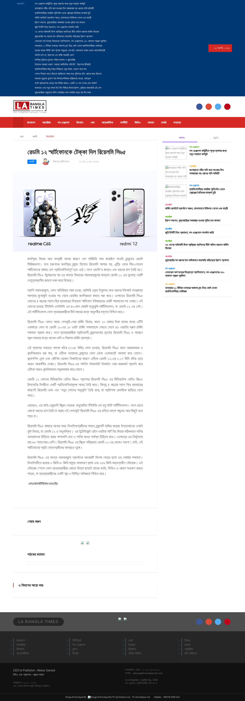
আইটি (34, 136)
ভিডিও (138, 122)
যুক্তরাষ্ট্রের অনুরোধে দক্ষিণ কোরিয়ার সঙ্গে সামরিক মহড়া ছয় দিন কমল (62, 92)
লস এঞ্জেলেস (63, 122)
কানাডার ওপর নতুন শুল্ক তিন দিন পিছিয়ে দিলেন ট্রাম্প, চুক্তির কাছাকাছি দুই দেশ (67, 87)
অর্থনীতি (124, 122)
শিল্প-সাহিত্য (191, 653)
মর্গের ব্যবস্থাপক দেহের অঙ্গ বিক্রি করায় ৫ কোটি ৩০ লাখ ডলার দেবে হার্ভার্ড (65, 83)
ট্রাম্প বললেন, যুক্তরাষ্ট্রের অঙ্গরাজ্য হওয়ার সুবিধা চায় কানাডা (59, 22)
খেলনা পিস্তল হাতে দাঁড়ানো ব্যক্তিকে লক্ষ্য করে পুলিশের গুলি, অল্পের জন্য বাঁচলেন (68, 73)
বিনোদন (79, 122)
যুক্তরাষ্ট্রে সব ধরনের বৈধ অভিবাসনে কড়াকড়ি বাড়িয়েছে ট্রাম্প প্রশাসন (63, 36)
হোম (21, 136)
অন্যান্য (177, 122)
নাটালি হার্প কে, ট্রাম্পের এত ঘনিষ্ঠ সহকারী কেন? (54, 55)
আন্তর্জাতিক (107, 122)
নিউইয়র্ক (76, 640)
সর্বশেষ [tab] (181, 137)
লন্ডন (74, 649)
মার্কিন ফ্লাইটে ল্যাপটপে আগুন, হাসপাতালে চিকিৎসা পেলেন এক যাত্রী (62, 17)
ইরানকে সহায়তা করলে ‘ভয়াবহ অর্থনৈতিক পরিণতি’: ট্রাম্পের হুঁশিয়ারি (62, 64)
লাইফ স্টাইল (134, 653)
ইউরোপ (20, 649)
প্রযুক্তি (189, 649)
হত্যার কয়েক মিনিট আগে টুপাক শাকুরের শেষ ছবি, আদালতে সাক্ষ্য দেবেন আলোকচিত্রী (69, 50)
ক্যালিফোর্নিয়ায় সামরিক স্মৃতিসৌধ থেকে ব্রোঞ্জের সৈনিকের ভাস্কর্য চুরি (62, 13)
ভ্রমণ (187, 645)
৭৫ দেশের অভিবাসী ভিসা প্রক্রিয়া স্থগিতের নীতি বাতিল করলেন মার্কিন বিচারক (66, 31)
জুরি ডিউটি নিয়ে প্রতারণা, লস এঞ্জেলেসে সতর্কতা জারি (56, 27)
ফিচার (187, 640)
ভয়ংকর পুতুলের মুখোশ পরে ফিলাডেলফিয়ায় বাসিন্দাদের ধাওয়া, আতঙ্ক (62, 78)
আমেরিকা (46, 122)
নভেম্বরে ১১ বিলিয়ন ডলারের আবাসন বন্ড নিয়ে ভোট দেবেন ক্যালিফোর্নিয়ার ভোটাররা (68, 45)
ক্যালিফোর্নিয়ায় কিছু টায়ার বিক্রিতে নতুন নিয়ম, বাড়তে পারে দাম (60, 69)
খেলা (92, 122)
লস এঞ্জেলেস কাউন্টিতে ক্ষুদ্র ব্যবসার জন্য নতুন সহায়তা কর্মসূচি (59, 3)
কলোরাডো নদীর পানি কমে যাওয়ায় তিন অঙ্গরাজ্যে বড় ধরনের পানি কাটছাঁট (64, 8)
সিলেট (75, 653)
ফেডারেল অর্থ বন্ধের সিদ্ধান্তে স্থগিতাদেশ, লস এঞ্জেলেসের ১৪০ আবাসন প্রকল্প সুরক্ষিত (70, 41)
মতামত (151, 122)
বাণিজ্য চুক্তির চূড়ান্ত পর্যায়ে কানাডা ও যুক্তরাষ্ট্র (54, 59)
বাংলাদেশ (31, 122)
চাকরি (163, 122)
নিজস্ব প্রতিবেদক (61, 161)
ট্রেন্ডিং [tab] (216, 137)
